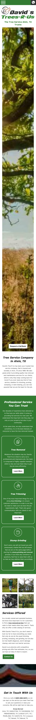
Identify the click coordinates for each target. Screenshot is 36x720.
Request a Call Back (18, 346)
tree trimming (16, 501)
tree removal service (16, 623)
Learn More (18, 471)
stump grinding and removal (22, 552)
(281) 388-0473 (21, 698)
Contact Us (8, 657)
